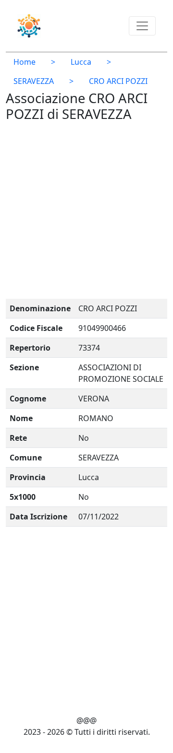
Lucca (81, 62)
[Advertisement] (86, 212)
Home (24, 62)
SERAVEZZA (33, 81)
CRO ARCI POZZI (118, 81)
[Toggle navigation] (142, 25)
